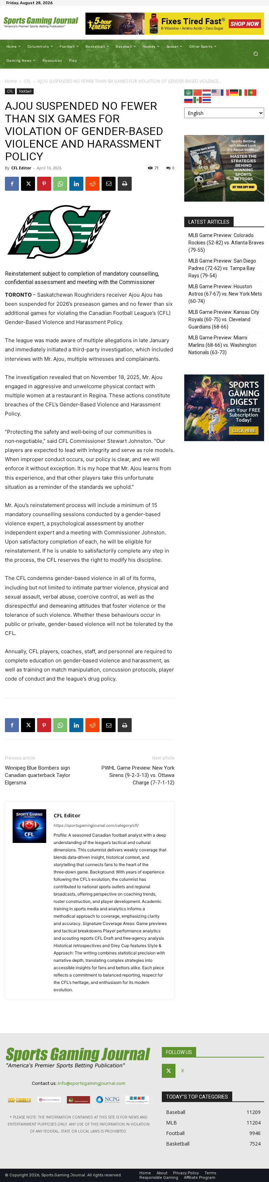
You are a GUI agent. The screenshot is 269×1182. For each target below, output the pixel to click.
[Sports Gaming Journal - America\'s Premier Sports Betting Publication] (41, 23)
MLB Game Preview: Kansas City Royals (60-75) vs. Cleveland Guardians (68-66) (223, 319)
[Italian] (243, 92)
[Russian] (188, 99)
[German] (234, 92)
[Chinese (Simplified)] (197, 92)
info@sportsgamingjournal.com (91, 1083)
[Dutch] (207, 92)
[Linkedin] (76, 184)
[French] (225, 92)
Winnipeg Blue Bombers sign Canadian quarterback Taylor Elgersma (37, 775)
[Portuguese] (252, 92)
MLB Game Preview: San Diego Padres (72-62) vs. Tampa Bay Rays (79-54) (222, 268)
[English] (216, 92)
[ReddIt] (92, 184)
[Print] (125, 184)
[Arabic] (188, 92)
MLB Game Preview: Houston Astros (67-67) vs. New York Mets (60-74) (225, 294)
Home (11, 81)
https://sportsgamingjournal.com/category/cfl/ (96, 825)
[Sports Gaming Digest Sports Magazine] (224, 439)
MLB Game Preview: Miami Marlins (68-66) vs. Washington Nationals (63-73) (222, 345)
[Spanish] (197, 99)
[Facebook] (12, 184)
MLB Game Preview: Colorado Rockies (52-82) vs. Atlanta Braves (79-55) (226, 242)
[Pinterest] (44, 184)
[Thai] (207, 99)
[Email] (109, 184)
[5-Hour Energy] (174, 24)
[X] (28, 184)
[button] (256, 53)
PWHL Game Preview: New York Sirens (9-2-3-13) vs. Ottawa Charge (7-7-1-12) (138, 775)
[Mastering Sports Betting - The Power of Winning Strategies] (224, 199)
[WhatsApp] (60, 184)
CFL (27, 81)
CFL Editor (21, 167)
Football (25, 91)
